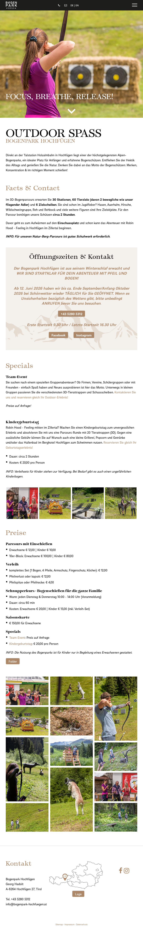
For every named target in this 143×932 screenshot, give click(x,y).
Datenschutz (82, 924)
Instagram (84, 334)
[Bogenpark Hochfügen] (11, 7)
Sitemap (59, 924)
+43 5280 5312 (71, 313)
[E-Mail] (65, 5)
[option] (71, 64)
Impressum (69, 924)
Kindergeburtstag (20, 643)
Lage (78, 893)
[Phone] (59, 5)
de (71, 5)
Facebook (58, 334)
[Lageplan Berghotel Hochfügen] (79, 875)
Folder (13, 661)
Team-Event (17, 637)
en (77, 5)
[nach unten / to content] (71, 111)
